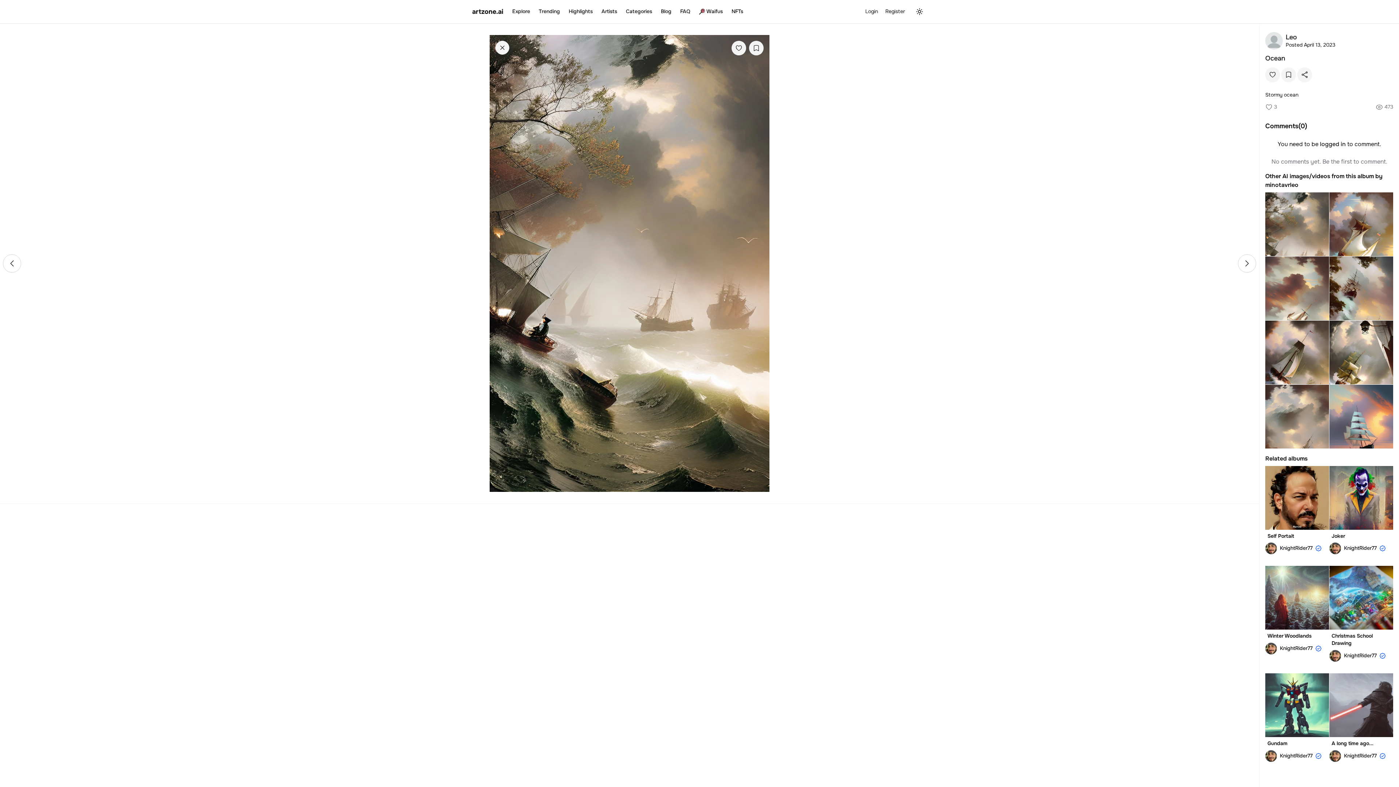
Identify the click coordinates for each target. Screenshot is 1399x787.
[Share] (1304, 74)
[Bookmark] (756, 48)
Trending (549, 11)
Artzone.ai (487, 12)
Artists (609, 11)
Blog (666, 11)
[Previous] (12, 263)
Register (895, 11)
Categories (639, 11)
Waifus (714, 11)
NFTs (737, 11)
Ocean (1275, 58)
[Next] (1247, 263)
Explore (521, 11)
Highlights (581, 11)
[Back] (502, 48)
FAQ (685, 11)
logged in (1333, 144)
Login (871, 11)
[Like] (739, 48)
